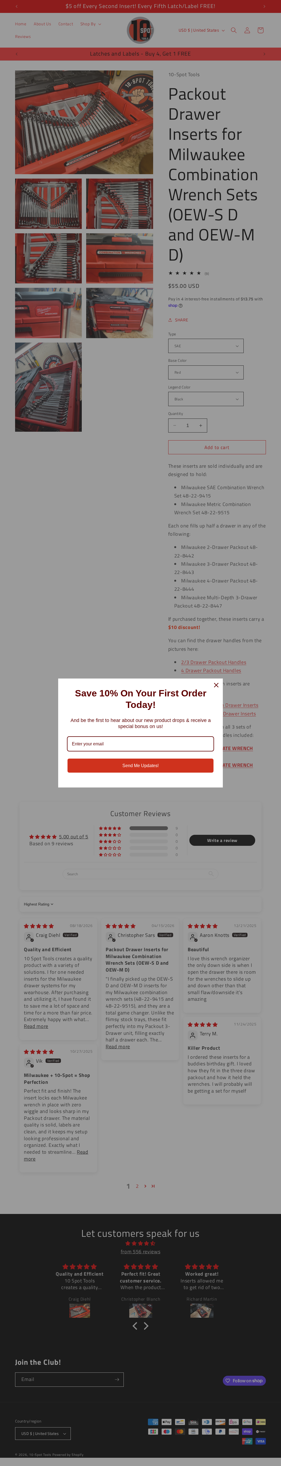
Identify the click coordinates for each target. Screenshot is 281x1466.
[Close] (216, 685)
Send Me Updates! (140, 765)
